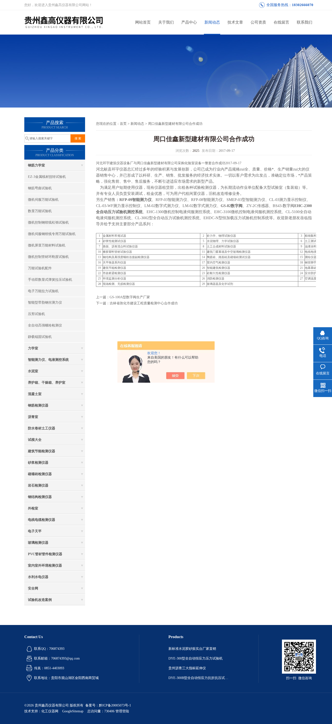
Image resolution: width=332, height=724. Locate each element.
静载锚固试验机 (40, 337)
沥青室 (33, 417)
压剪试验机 (36, 314)
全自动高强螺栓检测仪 (45, 325)
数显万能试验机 (40, 211)
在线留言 (281, 22)
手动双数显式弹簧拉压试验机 (50, 279)
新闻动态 (212, 22)
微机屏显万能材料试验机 (46, 245)
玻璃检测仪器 (38, 542)
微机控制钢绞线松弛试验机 (48, 222)
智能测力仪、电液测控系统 (48, 360)
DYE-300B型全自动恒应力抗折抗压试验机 (198, 678)
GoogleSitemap (72, 711)
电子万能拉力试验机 (43, 291)
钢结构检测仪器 (40, 497)
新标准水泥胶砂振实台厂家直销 (192, 649)
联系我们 (304, 22)
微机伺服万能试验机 (43, 199)
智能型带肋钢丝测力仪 (45, 302)
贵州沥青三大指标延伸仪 (187, 668)
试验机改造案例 (40, 600)
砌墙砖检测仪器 (40, 474)
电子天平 (35, 531)
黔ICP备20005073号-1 (115, 705)
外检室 (33, 508)
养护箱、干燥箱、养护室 (46, 382)
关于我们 (166, 22)
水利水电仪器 (38, 577)
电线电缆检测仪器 (41, 520)
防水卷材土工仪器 (41, 428)
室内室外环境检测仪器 (45, 565)
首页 (123, 124)
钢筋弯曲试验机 (40, 188)
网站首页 (143, 22)
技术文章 (235, 22)
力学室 (33, 348)
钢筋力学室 (36, 165)
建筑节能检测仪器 (41, 451)
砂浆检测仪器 (38, 462)
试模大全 (35, 440)
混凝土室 (35, 394)
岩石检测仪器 (38, 485)
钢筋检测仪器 (38, 405)
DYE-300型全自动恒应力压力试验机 (195, 658)
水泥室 (33, 371)
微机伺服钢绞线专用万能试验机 (52, 234)
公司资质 (258, 22)
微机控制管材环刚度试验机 (48, 257)
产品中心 (189, 22)
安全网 (33, 588)
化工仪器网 (49, 711)
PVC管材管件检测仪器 (45, 554)
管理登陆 (122, 711)
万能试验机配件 (40, 268)
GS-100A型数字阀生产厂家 (130, 297)
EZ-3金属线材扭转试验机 (47, 177)
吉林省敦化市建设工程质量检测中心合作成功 (144, 303)
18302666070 (302, 5)
